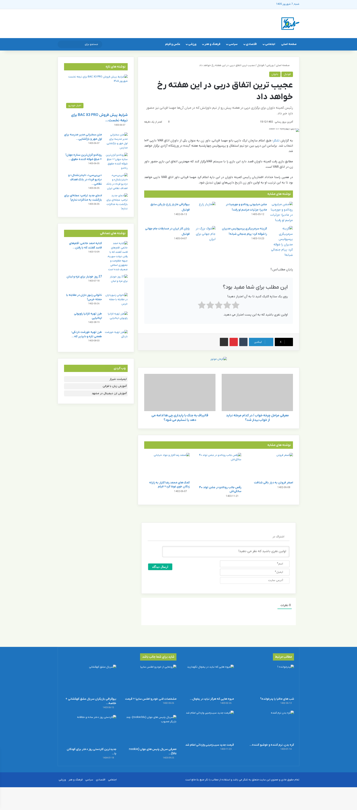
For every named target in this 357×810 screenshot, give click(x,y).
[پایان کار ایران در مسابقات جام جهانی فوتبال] (204, 234)
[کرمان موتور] (218, 359)
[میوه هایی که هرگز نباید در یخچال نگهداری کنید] (207, 680)
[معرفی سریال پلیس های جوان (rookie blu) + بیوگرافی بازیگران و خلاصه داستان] (149, 730)
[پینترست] (234, 342)
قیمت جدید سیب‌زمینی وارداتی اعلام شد (209, 745)
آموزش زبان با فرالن (115, 386)
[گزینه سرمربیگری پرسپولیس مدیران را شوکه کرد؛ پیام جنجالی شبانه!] (281, 242)
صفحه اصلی (288, 44)
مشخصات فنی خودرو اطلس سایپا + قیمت (150, 699)
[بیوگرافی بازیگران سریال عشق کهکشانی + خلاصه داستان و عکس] (89, 680)
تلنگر (276, 140)
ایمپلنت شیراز (118, 379)
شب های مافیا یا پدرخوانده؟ (277, 699)
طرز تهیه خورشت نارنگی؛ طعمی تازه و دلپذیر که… (86, 334)
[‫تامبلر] (243, 342)
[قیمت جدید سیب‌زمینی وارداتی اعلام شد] (207, 726)
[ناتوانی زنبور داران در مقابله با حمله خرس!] (116, 300)
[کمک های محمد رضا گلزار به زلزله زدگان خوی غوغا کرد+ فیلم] (167, 466)
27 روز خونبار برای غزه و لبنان (84, 277)
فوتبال (260, 65)
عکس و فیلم (172, 44)
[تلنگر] (290, 23)
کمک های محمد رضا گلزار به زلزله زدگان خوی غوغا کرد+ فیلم (169, 485)
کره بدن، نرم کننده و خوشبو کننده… (272, 745)
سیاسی (233, 44)
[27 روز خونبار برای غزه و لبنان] (116, 282)
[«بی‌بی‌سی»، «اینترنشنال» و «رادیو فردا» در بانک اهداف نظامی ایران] (116, 181)
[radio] (235, 306)
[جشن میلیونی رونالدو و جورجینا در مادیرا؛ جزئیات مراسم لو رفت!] (281, 212)
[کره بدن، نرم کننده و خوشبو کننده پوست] (267, 726)
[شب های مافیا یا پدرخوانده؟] (267, 680)
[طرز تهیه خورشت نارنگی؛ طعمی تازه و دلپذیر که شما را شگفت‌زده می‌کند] (116, 337)
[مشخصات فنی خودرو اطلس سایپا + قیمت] (149, 680)
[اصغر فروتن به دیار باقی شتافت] (270, 466)
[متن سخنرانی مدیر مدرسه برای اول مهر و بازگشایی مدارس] (116, 141)
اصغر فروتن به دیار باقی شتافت (273, 483)
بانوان (274, 74)
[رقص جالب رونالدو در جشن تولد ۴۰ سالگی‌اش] (218, 468)
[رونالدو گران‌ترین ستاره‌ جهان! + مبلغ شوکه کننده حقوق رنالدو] (116, 161)
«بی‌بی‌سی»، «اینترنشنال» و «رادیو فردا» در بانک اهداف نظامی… (85, 179)
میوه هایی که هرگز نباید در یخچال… (212, 699)
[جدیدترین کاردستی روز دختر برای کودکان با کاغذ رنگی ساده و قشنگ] (89, 730)
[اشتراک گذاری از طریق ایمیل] (224, 342)
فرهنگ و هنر (212, 44)
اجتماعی (270, 44)
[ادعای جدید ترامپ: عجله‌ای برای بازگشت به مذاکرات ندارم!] (116, 202)
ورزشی (192, 44)
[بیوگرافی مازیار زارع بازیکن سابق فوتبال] (204, 209)
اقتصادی (251, 44)
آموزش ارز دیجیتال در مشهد (109, 393)
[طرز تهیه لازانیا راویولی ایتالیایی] (116, 319)
